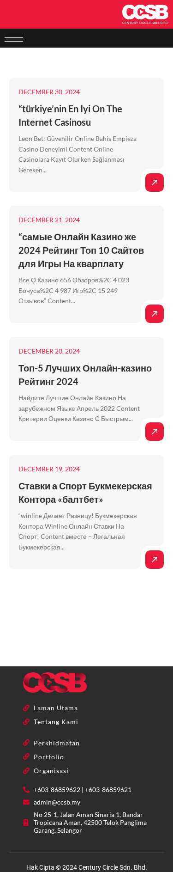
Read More (154, 182)
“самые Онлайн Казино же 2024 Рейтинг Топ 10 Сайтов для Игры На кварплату (81, 250)
